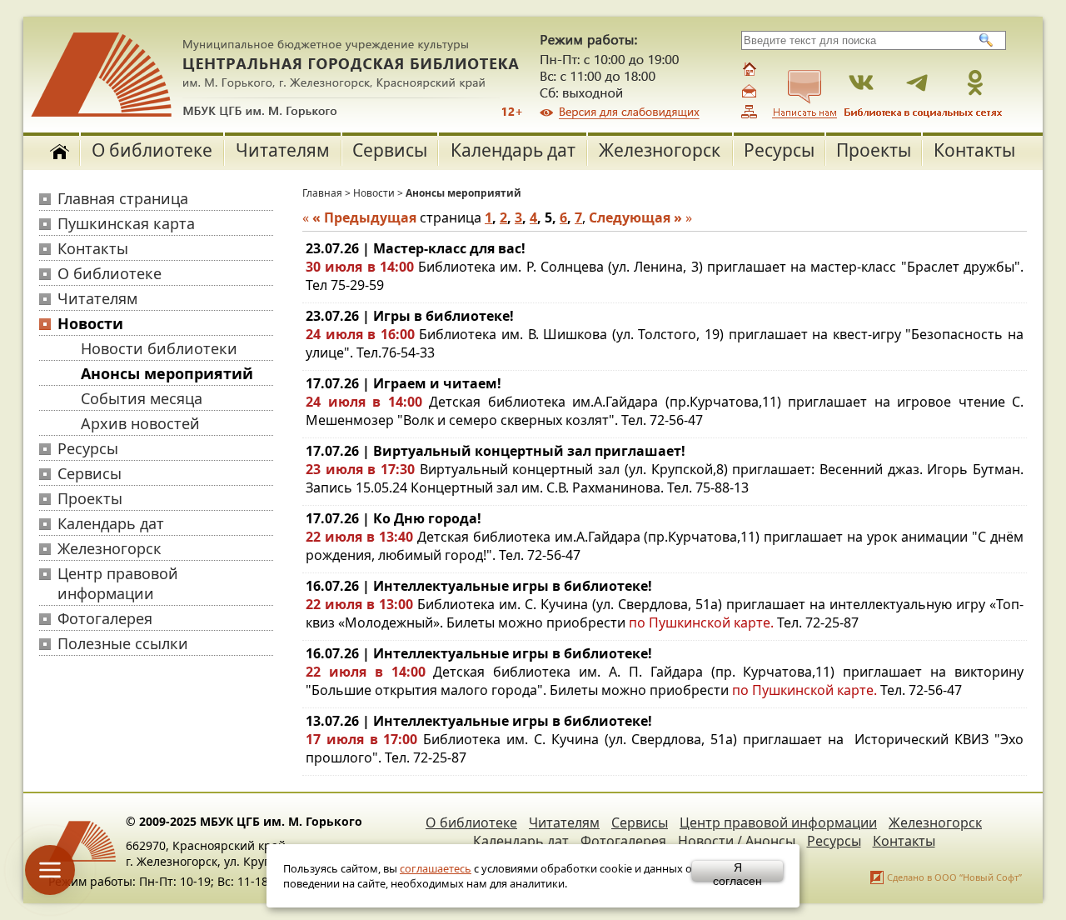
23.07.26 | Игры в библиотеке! (410, 316)
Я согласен (737, 871)
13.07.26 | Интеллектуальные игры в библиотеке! (479, 721)
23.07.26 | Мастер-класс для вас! (416, 248)
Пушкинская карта (126, 223)
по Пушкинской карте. (703, 622)
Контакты (974, 150)
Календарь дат (513, 150)
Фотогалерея (104, 618)
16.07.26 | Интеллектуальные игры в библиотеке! (479, 586)
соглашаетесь (435, 868)
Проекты (873, 150)
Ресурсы (779, 150)
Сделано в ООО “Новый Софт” (954, 877)
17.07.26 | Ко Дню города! (393, 518)
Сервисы (389, 150)
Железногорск (659, 150)
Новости (90, 323)
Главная (322, 193)
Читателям (283, 150)
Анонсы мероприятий (167, 373)
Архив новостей (140, 423)
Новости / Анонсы (736, 841)
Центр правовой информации (117, 583)
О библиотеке (152, 150)
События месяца (141, 398)
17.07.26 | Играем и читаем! (403, 383)
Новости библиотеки (159, 348)
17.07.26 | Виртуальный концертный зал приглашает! (495, 451)
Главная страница (122, 198)
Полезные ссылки (122, 643)
